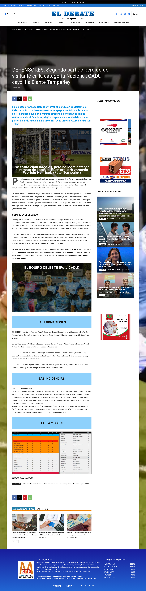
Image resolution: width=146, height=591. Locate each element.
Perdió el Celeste (73, 484)
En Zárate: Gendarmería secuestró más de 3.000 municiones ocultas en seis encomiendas (24, 535)
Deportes (102, 244)
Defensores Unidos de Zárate (32, 484)
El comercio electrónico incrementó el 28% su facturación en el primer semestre (51, 535)
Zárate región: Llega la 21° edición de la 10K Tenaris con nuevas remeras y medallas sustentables (114, 289)
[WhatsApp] (30, 99)
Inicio (14, 29)
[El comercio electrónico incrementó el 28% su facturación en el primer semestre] (51, 522)
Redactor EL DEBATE (113, 218)
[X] (125, 14)
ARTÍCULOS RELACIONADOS (23, 509)
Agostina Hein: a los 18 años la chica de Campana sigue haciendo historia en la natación (115, 264)
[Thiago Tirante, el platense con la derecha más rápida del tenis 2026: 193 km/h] (115, 234)
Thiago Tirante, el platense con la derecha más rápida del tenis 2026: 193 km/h (114, 238)
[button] (138, 14)
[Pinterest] (25, 99)
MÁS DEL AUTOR (43, 509)
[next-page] (17, 541)
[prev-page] (13, 541)
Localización (22, 29)
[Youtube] (129, 14)
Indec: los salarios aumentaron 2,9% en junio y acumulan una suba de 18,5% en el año (79, 535)
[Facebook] (116, 14)
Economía (102, 218)
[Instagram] (120, 14)
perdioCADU (85, 484)
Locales (30, 29)
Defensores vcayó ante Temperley (55, 484)
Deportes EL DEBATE (113, 244)
